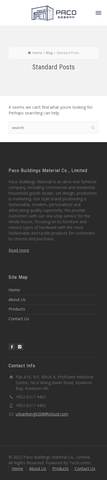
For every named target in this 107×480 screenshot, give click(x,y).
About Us (17, 299)
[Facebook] (12, 346)
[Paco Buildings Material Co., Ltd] (53, 12)
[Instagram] (20, 346)
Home (14, 290)
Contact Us (19, 318)
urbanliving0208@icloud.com (42, 414)
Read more (19, 250)
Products (17, 309)
